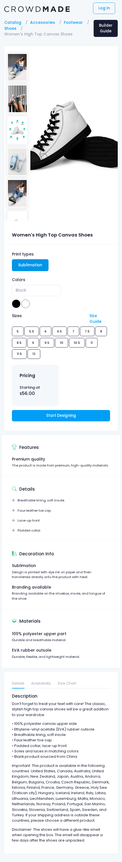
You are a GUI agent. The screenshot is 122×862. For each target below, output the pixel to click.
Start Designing (61, 415)
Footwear (73, 22)
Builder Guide (105, 28)
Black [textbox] (21, 290)
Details (18, 683)
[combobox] (36, 290)
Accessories (42, 22)
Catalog (12, 22)
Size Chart (67, 683)
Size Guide (95, 319)
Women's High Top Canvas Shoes (38, 34)
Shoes (10, 28)
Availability (41, 683)
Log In (104, 8)
